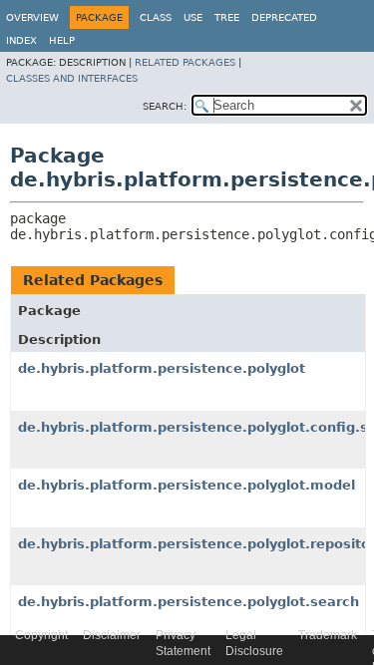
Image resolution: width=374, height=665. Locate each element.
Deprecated (284, 17)
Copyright (41, 635)
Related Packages (185, 62)
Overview (32, 17)
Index (21, 40)
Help (62, 40)
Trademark (327, 635)
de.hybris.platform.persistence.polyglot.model (186, 485)
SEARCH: (165, 106)
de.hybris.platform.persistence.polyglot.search (188, 601)
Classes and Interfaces (72, 78)
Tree (226, 17)
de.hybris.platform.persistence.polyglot (161, 368)
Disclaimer (112, 635)
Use (193, 17)
